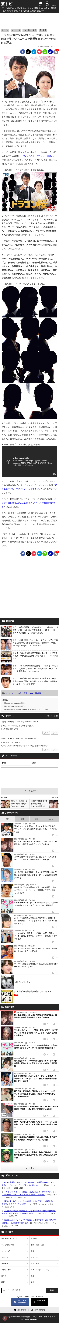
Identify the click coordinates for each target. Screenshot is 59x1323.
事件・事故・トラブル (9, 1239)
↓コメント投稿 (52, 716)
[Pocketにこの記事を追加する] (39, 51)
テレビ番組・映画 (29, 30)
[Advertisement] (29, 20)
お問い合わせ (39, 1310)
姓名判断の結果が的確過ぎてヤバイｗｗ (32, 993)
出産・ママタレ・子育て (40, 1270)
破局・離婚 (35, 1263)
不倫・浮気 (5, 1263)
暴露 (32, 1276)
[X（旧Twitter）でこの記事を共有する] (28, 51)
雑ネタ (3, 1276)
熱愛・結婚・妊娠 (37, 1245)
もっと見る (29, 1168)
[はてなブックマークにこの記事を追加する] (33, 51)
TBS (7, 693)
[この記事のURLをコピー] (50, 51)
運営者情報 (21, 1310)
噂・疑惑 (43, 30)
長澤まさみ (28, 693)
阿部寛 (38, 693)
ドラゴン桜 (16, 693)
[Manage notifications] (4, 1318)
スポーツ (4, 1257)
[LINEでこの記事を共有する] (44, 51)
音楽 (32, 1251)
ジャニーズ (16, 30)
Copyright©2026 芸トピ (29, 1318)
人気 (40, 5)
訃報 (3, 1282)
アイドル (5, 30)
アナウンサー (6, 1270)
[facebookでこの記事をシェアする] (22, 51)
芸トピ (6, 4)
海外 (32, 1282)
